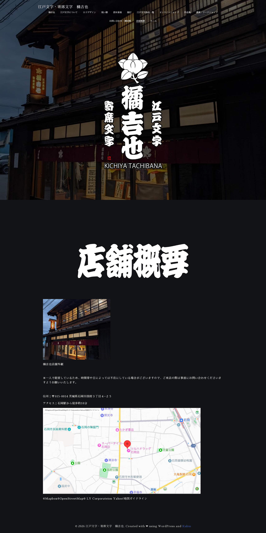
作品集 (187, 12)
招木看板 (117, 12)
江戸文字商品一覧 (145, 12)
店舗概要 (140, 21)
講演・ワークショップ (207, 12)
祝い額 (104, 12)
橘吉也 (51, 12)
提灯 (129, 12)
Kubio (186, 526)
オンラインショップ (169, 12)
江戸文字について (69, 12)
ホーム (153, 21)
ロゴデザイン (89, 12)
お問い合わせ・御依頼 (120, 21)
